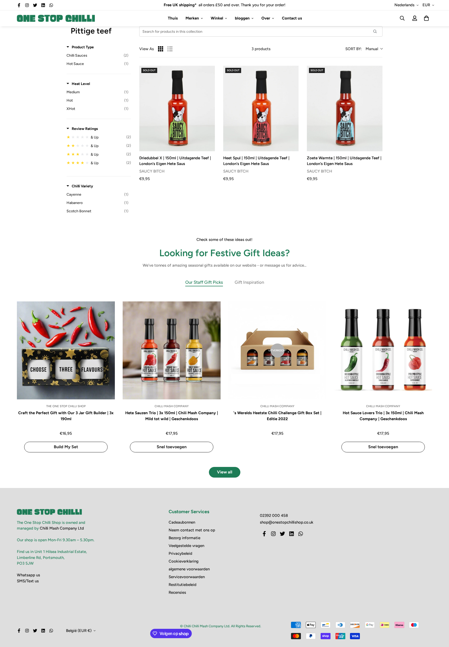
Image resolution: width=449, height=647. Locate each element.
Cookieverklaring (184, 561)
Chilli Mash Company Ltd (62, 528)
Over (265, 18)
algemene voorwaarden (189, 569)
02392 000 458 (274, 515)
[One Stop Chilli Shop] (56, 18)
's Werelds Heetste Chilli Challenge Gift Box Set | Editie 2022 (277, 416)
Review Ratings (85, 129)
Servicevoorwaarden (187, 577)
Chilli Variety (82, 186)
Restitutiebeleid (182, 584)
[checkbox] (97, 55)
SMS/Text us (28, 581)
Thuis (173, 18)
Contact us (292, 18)
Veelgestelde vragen (186, 545)
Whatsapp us (28, 575)
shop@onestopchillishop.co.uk (286, 522)
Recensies (177, 592)
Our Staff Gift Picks (204, 282)
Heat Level (81, 84)
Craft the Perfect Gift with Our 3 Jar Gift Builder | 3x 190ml (66, 416)
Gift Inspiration (249, 282)
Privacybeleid (180, 553)
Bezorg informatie (184, 538)
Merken (192, 18)
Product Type (83, 47)
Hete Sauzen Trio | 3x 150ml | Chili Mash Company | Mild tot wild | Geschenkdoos (171, 416)
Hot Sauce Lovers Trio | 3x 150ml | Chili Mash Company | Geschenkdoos (383, 416)
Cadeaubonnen (182, 522)
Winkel (217, 18)
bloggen (242, 18)
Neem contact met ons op (192, 530)
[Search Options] (377, 31)
